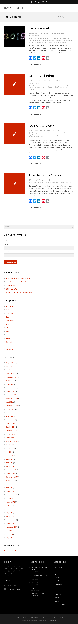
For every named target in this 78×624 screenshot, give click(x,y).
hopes (62, 86)
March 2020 (10, 370)
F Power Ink (52, 620)
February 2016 (11, 420)
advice (42, 38)
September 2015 (12, 431)
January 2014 (10, 473)
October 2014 (11, 445)
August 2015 (10, 434)
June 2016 (9, 413)
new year (38, 87)
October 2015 (10, 427)
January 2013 (10, 491)
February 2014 (11, 470)
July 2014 (9, 452)
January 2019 (10, 391)
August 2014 (10, 448)
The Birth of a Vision (45, 175)
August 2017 (10, 409)
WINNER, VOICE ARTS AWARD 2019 (19, 292)
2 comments (34, 36)
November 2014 (11, 441)
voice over (55, 42)
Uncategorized (59, 33)
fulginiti (50, 133)
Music (8, 331)
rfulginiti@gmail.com (14, 589)
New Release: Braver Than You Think (19, 282)
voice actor (47, 42)
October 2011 (10, 531)
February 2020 (11, 373)
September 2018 (12, 398)
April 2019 (9, 384)
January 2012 (10, 523)
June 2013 (9, 484)
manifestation (49, 182)
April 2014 (9, 463)
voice (32, 42)
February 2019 (11, 388)
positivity (44, 87)
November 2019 (11, 377)
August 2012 (10, 502)
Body (8, 317)
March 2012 (10, 516)
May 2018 (9, 402)
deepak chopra (42, 133)
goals (30, 40)
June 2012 (9, 509)
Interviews (9, 324)
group (57, 86)
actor (37, 38)
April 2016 (9, 416)
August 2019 (10, 381)
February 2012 (11, 520)
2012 (32, 182)
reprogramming (39, 135)
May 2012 (9, 513)
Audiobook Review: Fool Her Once (18, 278)
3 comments (34, 83)
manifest (31, 87)
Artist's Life (10, 306)
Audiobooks (10, 313)
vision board (63, 87)
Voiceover (9, 349)
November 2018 (11, 395)
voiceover (63, 42)
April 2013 (9, 488)
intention (41, 182)
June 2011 (9, 534)
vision (57, 87)
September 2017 (12, 406)
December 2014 (11, 438)
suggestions (58, 40)
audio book (52, 38)
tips (64, 40)
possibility (51, 87)
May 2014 (9, 459)
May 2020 (9, 366)
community (45, 86)
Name (6, 244)
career (66, 38)
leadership (68, 86)
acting (33, 38)
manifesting (44, 40)
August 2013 (10, 481)
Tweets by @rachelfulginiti (13, 551)
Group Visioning (41, 76)
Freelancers (10, 321)
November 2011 (11, 527)
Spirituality (9, 342)
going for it (36, 40)
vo (29, 42)
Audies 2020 (10, 285)
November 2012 (11, 495)
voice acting (39, 42)
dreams (52, 86)
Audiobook (10, 310)
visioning (69, 40)
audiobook (60, 38)
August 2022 (10, 363)
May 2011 (9, 538)
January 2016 (10, 423)
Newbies (9, 335)
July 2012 (9, 506)
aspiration (37, 86)
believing (34, 133)
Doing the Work (41, 126)
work (37, 136)
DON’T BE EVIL (11, 289)
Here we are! (39, 28)
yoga (41, 136)
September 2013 (12, 477)
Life (7, 328)
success (51, 40)
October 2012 (10, 498)
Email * (6, 252)
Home (53, 17)
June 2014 (9, 456)
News (8, 338)
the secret (48, 135)
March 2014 (10, 466)
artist (46, 38)
